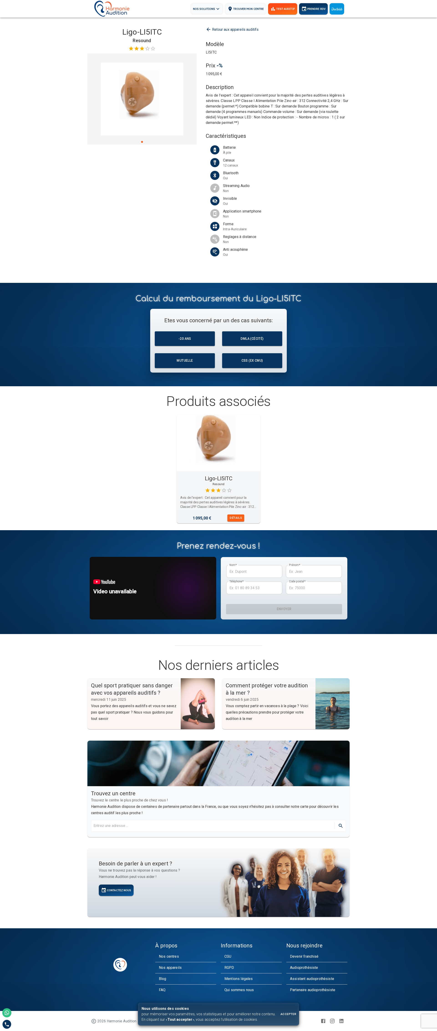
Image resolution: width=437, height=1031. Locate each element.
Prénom (294, 565)
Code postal (297, 581)
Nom (233, 565)
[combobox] (212, 825)
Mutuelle (185, 360)
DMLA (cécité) (252, 338)
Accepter (288, 1014)
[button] (185, 956)
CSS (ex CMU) (252, 360)
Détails (236, 517)
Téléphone (236, 581)
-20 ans (184, 338)
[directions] (341, 826)
